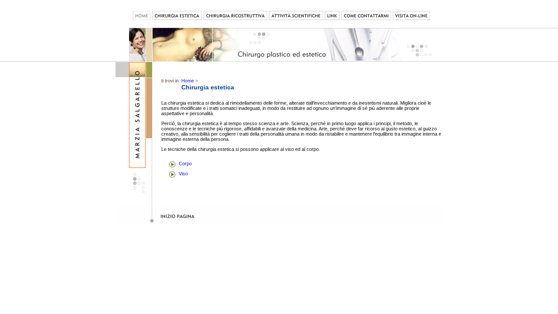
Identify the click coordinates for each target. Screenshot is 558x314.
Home (187, 80)
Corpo (185, 163)
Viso (183, 173)
